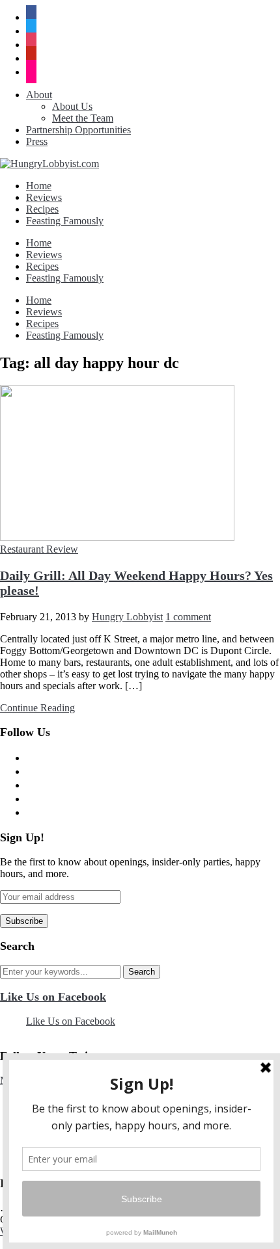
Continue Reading (37, 707)
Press (37, 141)
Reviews (44, 197)
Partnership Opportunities (78, 129)
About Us (72, 106)
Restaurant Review (39, 549)
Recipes (42, 209)
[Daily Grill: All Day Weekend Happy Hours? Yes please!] (117, 537)
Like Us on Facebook (53, 996)
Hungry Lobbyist (127, 616)
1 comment (188, 616)
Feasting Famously (65, 220)
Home (38, 185)
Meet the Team (82, 118)
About (39, 94)
